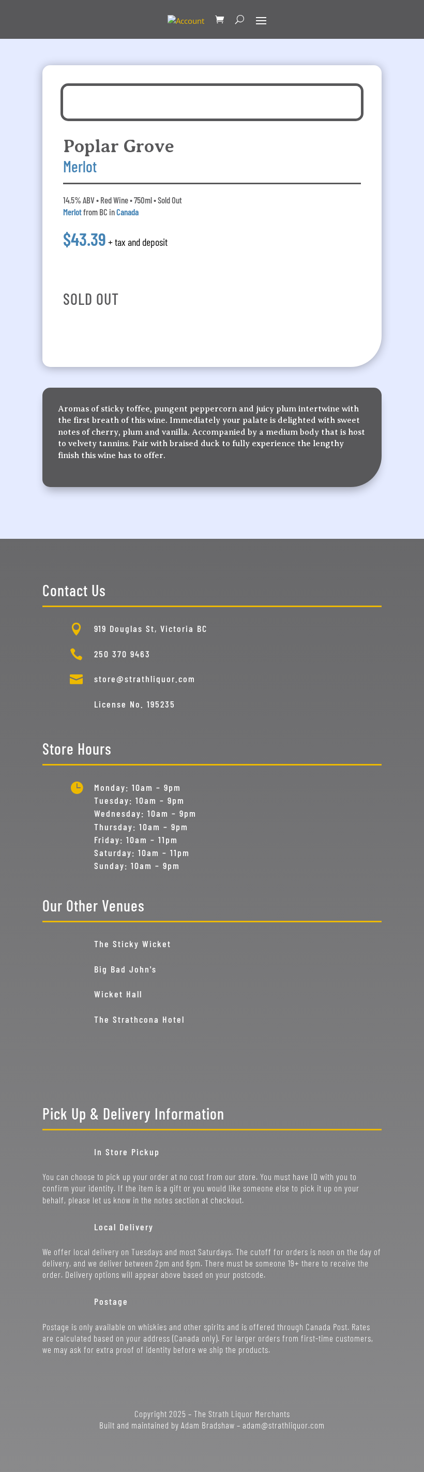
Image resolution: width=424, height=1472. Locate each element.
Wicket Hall (118, 993)
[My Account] (186, 19)
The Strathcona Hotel (139, 1019)
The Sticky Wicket (132, 943)
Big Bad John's (125, 969)
